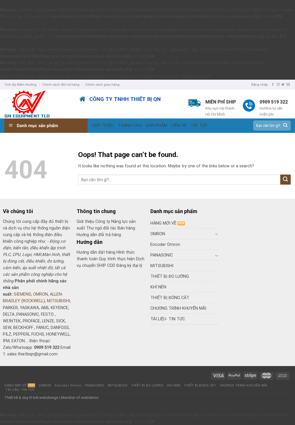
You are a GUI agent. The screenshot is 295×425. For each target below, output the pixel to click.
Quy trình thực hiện (117, 258)
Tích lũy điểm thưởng (20, 85)
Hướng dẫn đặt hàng (96, 252)
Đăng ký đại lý (129, 265)
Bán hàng (126, 228)
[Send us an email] (288, 84)
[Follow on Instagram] (278, 84)
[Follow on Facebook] (273, 84)
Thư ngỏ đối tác (102, 228)
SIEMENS (22, 294)
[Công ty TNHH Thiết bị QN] (37, 104)
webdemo (90, 397)
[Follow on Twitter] (283, 84)
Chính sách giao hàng (102, 85)
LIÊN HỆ (178, 125)
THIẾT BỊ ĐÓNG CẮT (169, 297)
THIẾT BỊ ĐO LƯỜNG (169, 276)
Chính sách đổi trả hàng (61, 85)
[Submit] (285, 125)
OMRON (40, 294)
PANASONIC (161, 255)
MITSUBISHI (58, 300)
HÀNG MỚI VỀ (163, 223)
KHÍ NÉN (158, 287)
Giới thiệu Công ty (94, 221)
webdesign (48, 397)
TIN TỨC (198, 125)
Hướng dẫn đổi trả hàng (99, 234)
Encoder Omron (165, 244)
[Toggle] (216, 234)
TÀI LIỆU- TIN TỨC (167, 319)
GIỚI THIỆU (103, 125)
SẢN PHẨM (156, 125)
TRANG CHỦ (130, 125)
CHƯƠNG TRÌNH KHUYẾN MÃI (178, 308)
